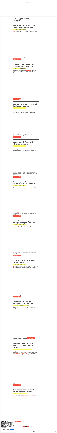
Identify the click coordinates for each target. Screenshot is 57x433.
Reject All (8, 429)
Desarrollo (22, 305)
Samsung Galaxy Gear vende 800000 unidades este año (23, 391)
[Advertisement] (28, 8)
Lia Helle (15, 29)
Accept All (12, 429)
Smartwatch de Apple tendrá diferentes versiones (23, 143)
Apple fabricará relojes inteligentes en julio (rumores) (24, 222)
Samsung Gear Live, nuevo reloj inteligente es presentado (25, 105)
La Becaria (15, 264)
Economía (25, 349)
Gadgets (25, 29)
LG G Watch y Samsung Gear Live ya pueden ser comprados (24, 65)
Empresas (21, 185)
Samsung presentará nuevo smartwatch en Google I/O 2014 (24, 183)
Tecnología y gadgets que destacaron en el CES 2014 (23, 302)
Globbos (8, 1)
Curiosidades (22, 29)
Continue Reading (16, 59)
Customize (3, 429)
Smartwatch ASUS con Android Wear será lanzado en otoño (24, 27)
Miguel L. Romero (16, 349)
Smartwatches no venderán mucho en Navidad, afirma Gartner (23, 345)
